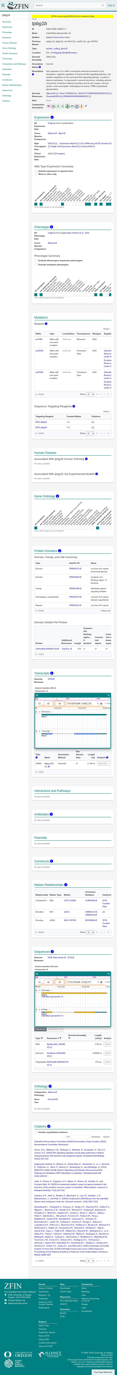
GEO (50, 143)
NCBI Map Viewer (56, 957)
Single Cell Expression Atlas (63, 146)
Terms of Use (107, 1355)
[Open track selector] (40, 703)
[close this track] (39, 712)
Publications (44, 1308)
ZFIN (50, 679)
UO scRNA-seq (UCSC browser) (94, 143)
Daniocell (86, 146)
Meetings (85, 1291)
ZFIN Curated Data (106, 903)
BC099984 (90, 920)
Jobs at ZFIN (44, 1346)
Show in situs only (47, 174)
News (83, 1288)
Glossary (43, 1329)
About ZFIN (44, 1336)
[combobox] (70, 5)
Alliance (49, 93)
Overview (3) (40, 1029)
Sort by (106, 329)
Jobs (83, 1295)
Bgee (60, 133)
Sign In (111, 5)
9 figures (52, 123)
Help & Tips (44, 1325)
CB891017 (90, 912)
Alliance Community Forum (90, 1299)
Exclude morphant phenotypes (53, 264)
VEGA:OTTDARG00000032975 (92, 93)
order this (109, 356)
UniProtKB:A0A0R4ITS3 (46, 649)
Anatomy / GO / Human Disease (46, 1303)
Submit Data (65, 1291)
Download (95, 1137)
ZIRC (62, 1304)
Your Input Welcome (103, 1372)
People (84, 1304)
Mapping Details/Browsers (65, 52)
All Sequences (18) (55, 1029)
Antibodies (43, 1298)
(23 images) (59, 153)
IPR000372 (74, 568)
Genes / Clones (46, 1288)
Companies (86, 1311)
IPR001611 (74, 605)
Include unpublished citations (53, 1132)
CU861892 (90, 900)
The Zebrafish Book (69, 1301)
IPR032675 (74, 597)
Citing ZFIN (44, 1339)
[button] (42, 1038)
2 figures (52, 233)
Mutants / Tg (44, 1295)
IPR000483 (74, 577)
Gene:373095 (65, 93)
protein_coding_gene (55, 48)
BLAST (63, 1313)
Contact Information (48, 1343)
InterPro (66, 649)
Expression (44, 1291)
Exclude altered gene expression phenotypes (60, 260)
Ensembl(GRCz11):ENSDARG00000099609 (66, 96)
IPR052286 (74, 588)
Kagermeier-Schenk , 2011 (75, 233)
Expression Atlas (67, 143)
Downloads (65, 1288)
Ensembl (52, 1099)
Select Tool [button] (102, 764)
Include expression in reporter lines (55, 171)
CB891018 (90, 915)
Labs (83, 1308)
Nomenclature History (61, 37)
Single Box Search (47, 1332)
